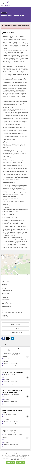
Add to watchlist (16, 324)
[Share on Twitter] (8, 338)
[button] (15, 263)
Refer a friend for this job (16, 332)
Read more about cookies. (20, 458)
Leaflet (17, 274)
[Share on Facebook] (3, 338)
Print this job (16, 328)
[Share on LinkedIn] (12, 338)
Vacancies (3, 12)
